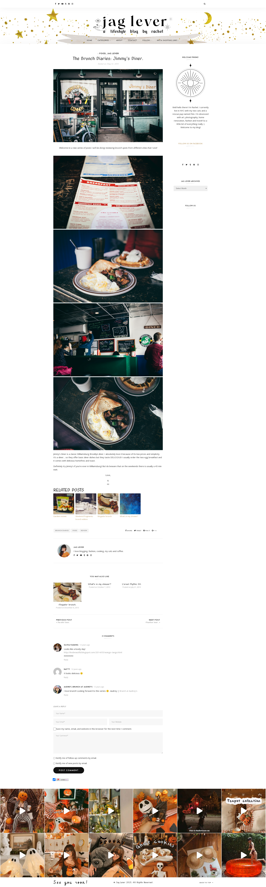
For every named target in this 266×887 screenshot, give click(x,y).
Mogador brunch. (105, 516)
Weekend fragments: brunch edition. (84, 517)
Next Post (153, 621)
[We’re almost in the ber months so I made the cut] (67, 811)
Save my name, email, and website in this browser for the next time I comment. (94, 728)
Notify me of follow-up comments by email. (76, 758)
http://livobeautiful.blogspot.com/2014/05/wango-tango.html (93, 652)
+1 (155, 531)
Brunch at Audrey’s (128, 691)
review (84, 530)
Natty (67, 669)
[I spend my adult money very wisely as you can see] (111, 855)
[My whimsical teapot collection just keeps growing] (244, 811)
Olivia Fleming (71, 645)
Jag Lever (113, 53)
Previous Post (64, 621)
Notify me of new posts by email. (71, 763)
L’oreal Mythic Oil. (131, 584)
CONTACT (132, 40)
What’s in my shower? (129, 516)
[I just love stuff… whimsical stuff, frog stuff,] (111, 811)
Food (102, 53)
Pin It (147, 531)
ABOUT (119, 40)
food (75, 530)
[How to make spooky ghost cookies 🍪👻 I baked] (155, 855)
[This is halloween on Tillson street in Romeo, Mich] (199, 811)
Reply (66, 660)
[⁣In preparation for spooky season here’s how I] (22, 855)
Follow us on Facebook (190, 143)
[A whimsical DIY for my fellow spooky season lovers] (199, 855)
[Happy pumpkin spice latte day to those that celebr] (22, 811)
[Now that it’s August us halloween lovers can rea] (244, 855)
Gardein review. (60, 516)
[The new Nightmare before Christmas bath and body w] (155, 811)
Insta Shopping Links (167, 40)
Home (89, 40)
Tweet (138, 531)
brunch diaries (62, 530)
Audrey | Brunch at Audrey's (78, 687)
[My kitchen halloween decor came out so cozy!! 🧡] (67, 855)
